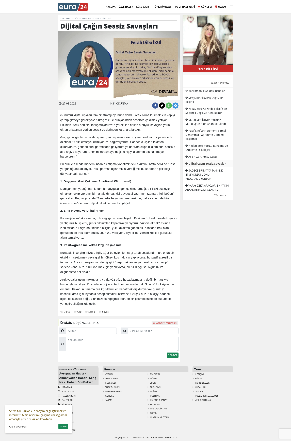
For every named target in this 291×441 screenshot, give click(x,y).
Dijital (67, 311)
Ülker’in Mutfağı (159, 417)
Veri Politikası (203, 399)
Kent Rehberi (68, 430)
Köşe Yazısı (143, 6)
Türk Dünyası (162, 6)
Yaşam (222, 6)
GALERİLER (67, 399)
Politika (154, 395)
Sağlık (153, 391)
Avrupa (111, 6)
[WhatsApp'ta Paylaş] (169, 105)
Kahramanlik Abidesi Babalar (206, 91)
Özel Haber (126, 6)
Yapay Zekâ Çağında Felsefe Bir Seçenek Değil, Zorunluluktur (206, 111)
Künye (198, 378)
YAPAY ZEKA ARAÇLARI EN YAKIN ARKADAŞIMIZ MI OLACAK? (207, 187)
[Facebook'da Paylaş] (155, 105)
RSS (63, 417)
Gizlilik (199, 391)
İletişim (199, 374)
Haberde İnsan (158, 408)
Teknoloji (155, 387)
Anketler (66, 408)
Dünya (153, 378)
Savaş (105, 311)
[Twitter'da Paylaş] (162, 105)
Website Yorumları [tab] (166, 323)
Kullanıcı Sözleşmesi (207, 395)
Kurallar (200, 387)
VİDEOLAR (66, 404)
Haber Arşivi (68, 395)
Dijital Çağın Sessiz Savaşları (207, 163)
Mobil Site (67, 412)
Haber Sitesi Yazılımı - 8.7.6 (164, 437)
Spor (153, 382)
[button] (230, 6)
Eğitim (153, 412)
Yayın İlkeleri (202, 382)
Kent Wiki (66, 425)
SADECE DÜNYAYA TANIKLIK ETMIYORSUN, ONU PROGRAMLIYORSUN (204, 174)
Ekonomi (155, 404)
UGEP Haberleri (185, 6)
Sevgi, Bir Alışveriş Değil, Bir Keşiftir (204, 100)
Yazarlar (66, 387)
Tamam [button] (63, 426)
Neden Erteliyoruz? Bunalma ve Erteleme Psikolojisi (206, 148)
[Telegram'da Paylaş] (175, 105)
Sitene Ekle (67, 421)
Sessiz (91, 311)
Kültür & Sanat (158, 399)
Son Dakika (67, 391)
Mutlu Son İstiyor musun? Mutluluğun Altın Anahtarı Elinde (206, 122)
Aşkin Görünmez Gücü (202, 157)
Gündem (206, 6)
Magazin (155, 374)
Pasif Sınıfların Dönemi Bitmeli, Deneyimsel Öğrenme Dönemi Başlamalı (206, 135)
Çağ (79, 311)
